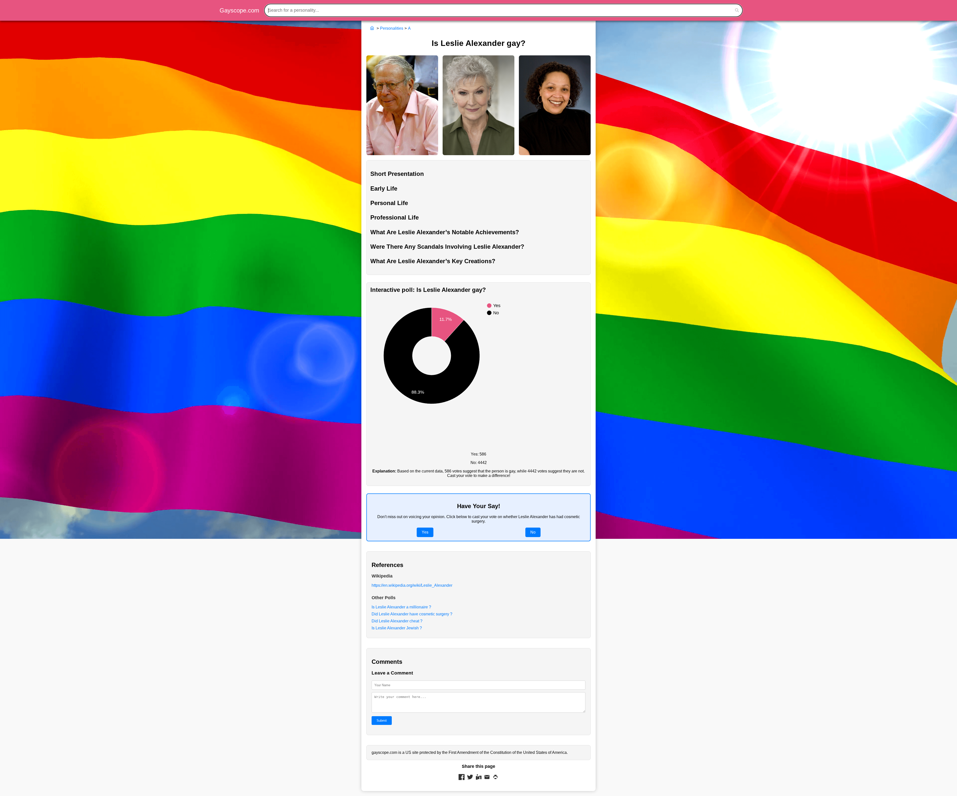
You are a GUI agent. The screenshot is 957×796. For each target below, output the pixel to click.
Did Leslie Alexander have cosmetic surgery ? (412, 614)
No (533, 532)
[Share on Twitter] (470, 777)
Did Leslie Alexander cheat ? (397, 621)
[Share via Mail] (487, 777)
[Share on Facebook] (462, 777)
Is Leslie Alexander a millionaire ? (401, 607)
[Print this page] (495, 777)
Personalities (391, 28)
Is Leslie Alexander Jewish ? (397, 628)
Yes (425, 532)
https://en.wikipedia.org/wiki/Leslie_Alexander (412, 585)
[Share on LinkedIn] (478, 777)
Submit (382, 720)
